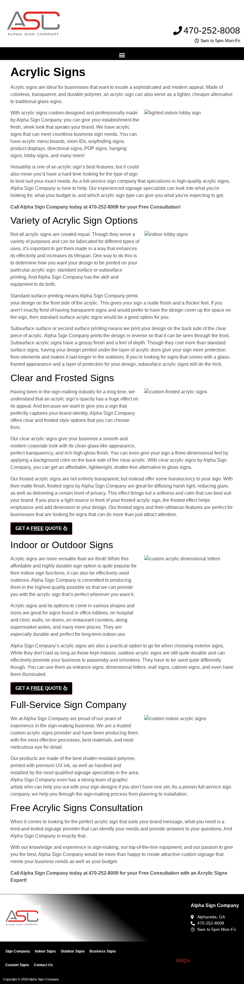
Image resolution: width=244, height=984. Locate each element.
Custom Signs (17, 965)
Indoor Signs (45, 951)
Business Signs (103, 951)
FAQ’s (183, 960)
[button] (122, 55)
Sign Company (17, 951)
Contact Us (43, 965)
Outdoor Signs (73, 951)
